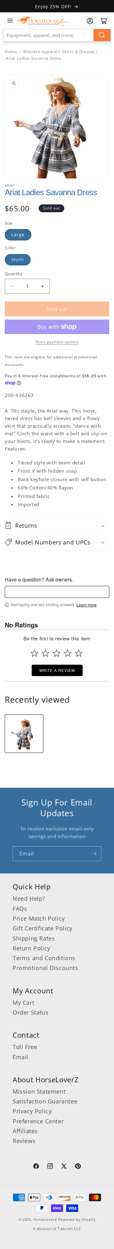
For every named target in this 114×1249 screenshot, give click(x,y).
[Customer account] (90, 20)
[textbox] (57, 592)
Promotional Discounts (45, 968)
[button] (57, 525)
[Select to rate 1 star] (34, 653)
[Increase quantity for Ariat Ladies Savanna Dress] (42, 286)
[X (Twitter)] (64, 1167)
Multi (17, 260)
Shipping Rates (34, 938)
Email (20, 1057)
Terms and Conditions (44, 958)
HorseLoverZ (45, 1219)
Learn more (87, 604)
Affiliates (25, 1131)
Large (18, 235)
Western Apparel (40, 51)
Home (11, 51)
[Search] (102, 35)
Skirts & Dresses (78, 51)
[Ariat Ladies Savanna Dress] (24, 733)
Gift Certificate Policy (43, 928)
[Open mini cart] (104, 20)
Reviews (24, 1141)
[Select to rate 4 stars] (68, 653)
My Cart (23, 1002)
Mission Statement (39, 1091)
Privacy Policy (32, 1111)
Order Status (30, 1012)
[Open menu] (10, 20)
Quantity (13, 274)
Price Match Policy (39, 918)
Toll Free (25, 1047)
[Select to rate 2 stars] (45, 653)
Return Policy (31, 948)
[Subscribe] (94, 853)
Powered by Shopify (77, 1219)
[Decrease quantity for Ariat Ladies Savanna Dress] (12, 286)
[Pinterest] (78, 1167)
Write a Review (57, 670)
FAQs (20, 908)
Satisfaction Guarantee (45, 1101)
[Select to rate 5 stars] (79, 653)
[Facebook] (36, 1167)
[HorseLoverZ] (43, 20)
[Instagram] (50, 1167)
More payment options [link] (57, 342)
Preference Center (38, 1121)
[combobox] (57, 35)
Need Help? (29, 898)
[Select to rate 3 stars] (56, 653)
